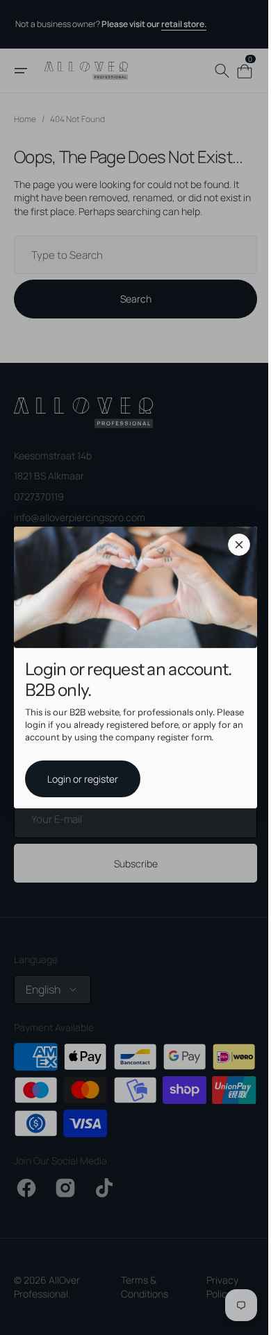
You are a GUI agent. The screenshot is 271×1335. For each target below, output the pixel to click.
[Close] (234, 545)
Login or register (77, 778)
